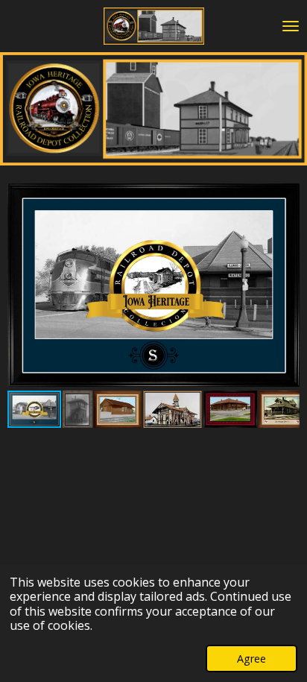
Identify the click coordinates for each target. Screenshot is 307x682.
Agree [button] (251, 658)
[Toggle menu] (290, 26)
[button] (286, 194)
